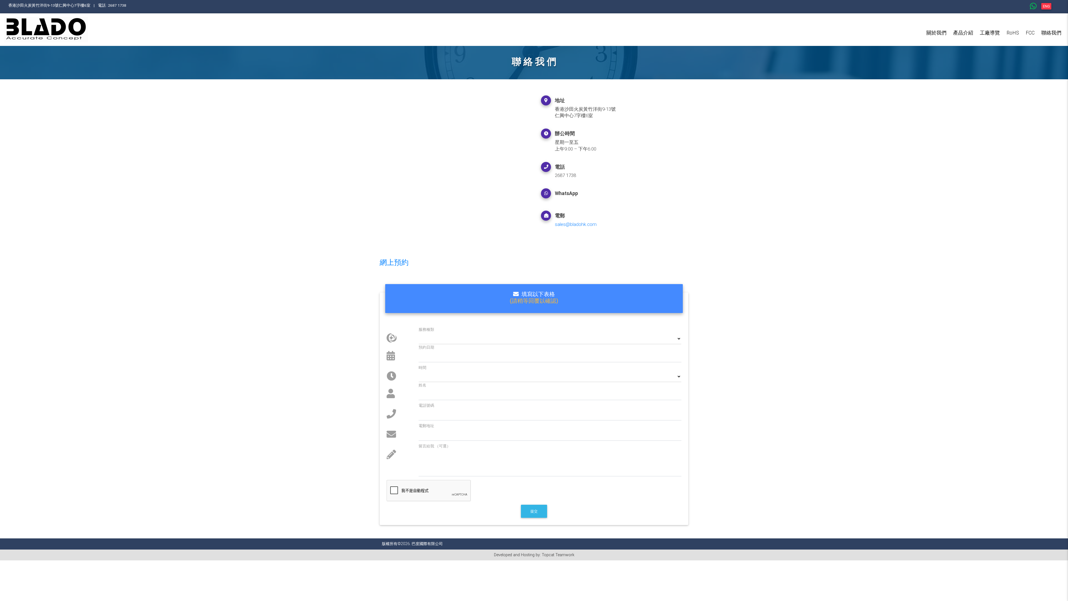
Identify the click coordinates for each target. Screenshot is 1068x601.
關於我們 (936, 32)
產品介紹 (963, 32)
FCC (1030, 32)
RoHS (1013, 32)
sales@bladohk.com (576, 224)
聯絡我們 (1051, 32)
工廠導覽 (990, 32)
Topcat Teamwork (558, 554)
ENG (1046, 6)
